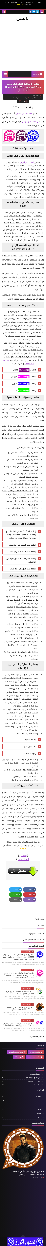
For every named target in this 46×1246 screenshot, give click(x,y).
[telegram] (37, 11)
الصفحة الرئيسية (36, 98)
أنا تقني (23, 18)
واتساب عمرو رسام (34, 1056)
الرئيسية (36, 74)
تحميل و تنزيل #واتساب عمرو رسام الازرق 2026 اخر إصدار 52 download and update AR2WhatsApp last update (18, 957)
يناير (21, 1100)
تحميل (23, 855)
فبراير (21, 1109)
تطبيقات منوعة (24, 98)
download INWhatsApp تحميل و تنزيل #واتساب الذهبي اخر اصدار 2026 (20, 992)
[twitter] (34, 11)
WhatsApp (15, 98)
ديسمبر (21, 1113)
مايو (21, 1104)
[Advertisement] (23, 45)
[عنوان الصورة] (25, 1241)
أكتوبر (21, 1117)
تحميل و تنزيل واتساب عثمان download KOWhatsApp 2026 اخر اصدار (19, 1008)
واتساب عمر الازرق (27, 162)
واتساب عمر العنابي (23, 113)
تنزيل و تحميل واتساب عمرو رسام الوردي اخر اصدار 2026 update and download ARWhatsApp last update (19, 975)
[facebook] (30, 11)
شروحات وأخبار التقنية (16, 1052)
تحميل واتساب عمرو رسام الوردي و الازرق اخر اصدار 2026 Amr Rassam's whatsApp (18, 1024)
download (23, 859)
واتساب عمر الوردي (30, 121)
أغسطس (21, 1096)
